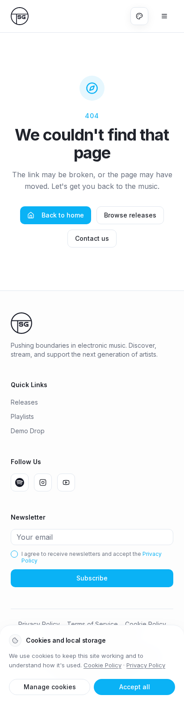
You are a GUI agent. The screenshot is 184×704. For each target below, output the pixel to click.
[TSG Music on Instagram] (43, 482)
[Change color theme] (139, 16)
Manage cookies (50, 687)
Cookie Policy (102, 665)
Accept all (134, 687)
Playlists (22, 416)
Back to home (63, 215)
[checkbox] (14, 554)
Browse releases (130, 215)
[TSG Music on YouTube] (66, 482)
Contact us (92, 238)
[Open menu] (164, 16)
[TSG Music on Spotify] (20, 482)
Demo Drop (28, 431)
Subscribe (92, 578)
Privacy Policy (145, 665)
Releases (24, 402)
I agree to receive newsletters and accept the (91, 557)
